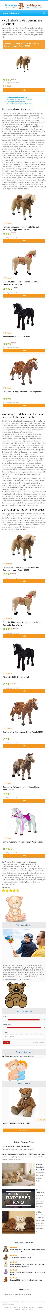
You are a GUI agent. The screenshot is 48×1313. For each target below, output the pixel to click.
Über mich (32, 1307)
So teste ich (40, 1307)
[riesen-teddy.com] (24, 5)
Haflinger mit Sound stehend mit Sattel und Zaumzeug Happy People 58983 (22, 44)
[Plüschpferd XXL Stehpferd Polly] (24, 316)
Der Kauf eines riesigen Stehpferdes (19, 104)
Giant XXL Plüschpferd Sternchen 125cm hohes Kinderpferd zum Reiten (22, 283)
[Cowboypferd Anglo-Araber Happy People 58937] (24, 371)
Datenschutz (16, 1307)
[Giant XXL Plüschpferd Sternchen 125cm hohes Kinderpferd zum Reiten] (24, 261)
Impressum (7, 1307)
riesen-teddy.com (10, 13)
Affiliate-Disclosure (21, 1310)
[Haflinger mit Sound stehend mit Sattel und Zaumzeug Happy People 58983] (24, 64)
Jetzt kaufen (24, 1130)
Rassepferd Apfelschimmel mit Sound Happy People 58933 (21, 788)
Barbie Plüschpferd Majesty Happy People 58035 (23, 842)
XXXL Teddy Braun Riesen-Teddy (16, 1123)
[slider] (7, 1020)
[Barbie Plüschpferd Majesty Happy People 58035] (24, 821)
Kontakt (30, 1310)
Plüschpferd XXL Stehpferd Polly (16, 337)
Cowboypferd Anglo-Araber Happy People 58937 (23, 392)
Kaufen (24, 90)
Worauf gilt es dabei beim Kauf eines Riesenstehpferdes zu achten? (18, 101)
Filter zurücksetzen (38, 1042)
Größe (5, 1032)
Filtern (6, 1042)
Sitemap (24, 1307)
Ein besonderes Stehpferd (17, 97)
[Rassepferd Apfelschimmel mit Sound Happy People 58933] (24, 766)
